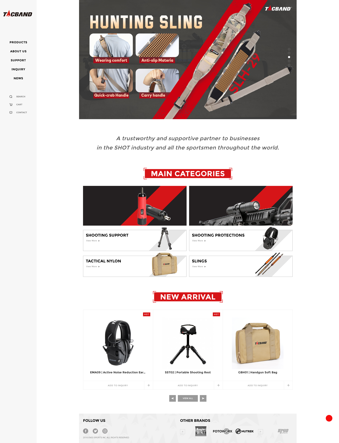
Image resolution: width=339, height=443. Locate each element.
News (18, 78)
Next (260, 431)
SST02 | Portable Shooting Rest (188, 372)
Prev (182, 431)
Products (18, 42)
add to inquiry (118, 385)
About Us (18, 51)
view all (188, 398)
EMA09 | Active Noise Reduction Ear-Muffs (118, 372)
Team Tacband (329, 418)
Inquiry (18, 69)
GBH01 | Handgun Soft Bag (257, 372)
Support (18, 60)
